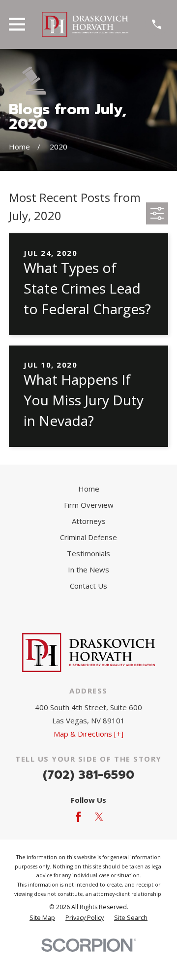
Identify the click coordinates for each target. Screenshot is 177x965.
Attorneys (89, 521)
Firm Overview (89, 505)
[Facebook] (78, 817)
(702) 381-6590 (88, 775)
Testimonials (88, 553)
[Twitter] (99, 817)
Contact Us (88, 586)
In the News (88, 569)
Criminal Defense (88, 537)
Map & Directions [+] (88, 734)
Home (88, 489)
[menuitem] (42, 918)
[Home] (85, 24)
